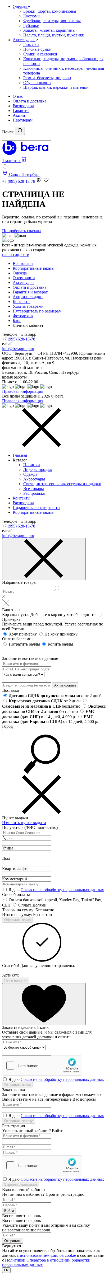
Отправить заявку (18, 1121)
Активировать (65, 685)
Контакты (21, 301)
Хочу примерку (23, 634)
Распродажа (23, 106)
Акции (19, 115)
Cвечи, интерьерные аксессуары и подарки (62, 484)
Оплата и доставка (29, 101)
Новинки (31, 465)
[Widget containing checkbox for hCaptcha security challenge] (42, 1066)
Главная (20, 455)
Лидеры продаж (37, 469)
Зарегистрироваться (20, 1185)
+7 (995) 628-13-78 (18, 339)
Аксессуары (23, 282)
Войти (9, 1211)
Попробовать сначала (21, 230)
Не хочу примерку (61, 634)
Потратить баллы (25, 644)
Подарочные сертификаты (36, 507)
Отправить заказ (17, 1085)
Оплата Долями (32, 905)
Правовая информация (22, 391)
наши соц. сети (15, 254)
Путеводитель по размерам (37, 311)
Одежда (20, 273)
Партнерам (23, 120)
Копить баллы (60, 644)
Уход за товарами (28, 306)
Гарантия (21, 110)
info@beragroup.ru (18, 348)
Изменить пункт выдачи (24, 822)
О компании (24, 277)
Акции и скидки (28, 297)
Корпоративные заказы (33, 268)
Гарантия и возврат (30, 292)
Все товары (23, 263)
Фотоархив (23, 316)
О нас (18, 96)
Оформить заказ (17, 920)
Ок (6, 1270)
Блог (17, 320)
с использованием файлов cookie (46, 1255)
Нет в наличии (15, 980)
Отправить (12, 1241)
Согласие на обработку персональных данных (62, 890)
